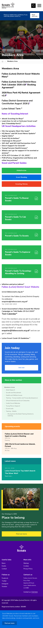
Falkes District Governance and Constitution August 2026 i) (17, 102)
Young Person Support (13, 406)
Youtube (4, 587)
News (4, 563)
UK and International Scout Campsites (18, 400)
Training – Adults (11, 411)
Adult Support (10, 390)
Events (4, 566)
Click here (34, 592)
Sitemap (26, 563)
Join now (21, 368)
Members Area (9, 387)
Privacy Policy (28, 569)
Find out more (21, 534)
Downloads (9, 408)
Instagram (5, 584)
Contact (4, 569)
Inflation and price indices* (13, 284)
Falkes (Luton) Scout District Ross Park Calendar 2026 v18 (19, 83)
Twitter (4, 581)
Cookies (26, 566)
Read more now (34, 15)
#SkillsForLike (21, 171)
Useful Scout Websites (13, 403)
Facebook (5, 578)
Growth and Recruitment (13, 392)
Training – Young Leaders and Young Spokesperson (22, 398)
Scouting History (21, 184)
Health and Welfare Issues (14, 395)
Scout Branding (21, 177)
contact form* (8, 327)
